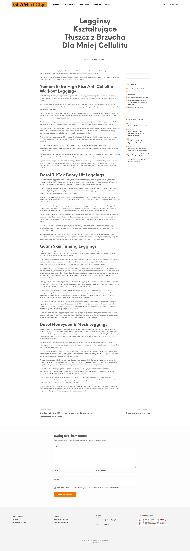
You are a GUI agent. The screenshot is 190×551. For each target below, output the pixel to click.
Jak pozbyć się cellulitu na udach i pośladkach (137, 160)
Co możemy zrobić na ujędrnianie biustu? (135, 142)
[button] (164, 4)
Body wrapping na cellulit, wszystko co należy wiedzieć (137, 149)
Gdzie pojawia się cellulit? (136, 89)
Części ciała (68, 4)
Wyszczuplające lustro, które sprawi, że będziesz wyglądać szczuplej (137, 102)
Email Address (101, 471)
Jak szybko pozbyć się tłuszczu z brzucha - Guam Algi (138, 155)
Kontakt (56, 516)
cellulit (103, 59)
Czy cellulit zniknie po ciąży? (137, 126)
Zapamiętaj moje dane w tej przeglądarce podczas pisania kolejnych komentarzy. (88, 488)
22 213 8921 (106, 524)
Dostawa (15, 519)
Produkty (56, 4)
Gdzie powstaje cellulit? (135, 107)
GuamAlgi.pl (95, 542)
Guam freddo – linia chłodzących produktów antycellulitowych (136, 133)
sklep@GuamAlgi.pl (108, 520)
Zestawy (107, 4)
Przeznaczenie (83, 4)
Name (56, 471)
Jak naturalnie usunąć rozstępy (138, 97)
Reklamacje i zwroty (19, 522)
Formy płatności (17, 516)
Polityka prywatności (61, 522)
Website (57, 479)
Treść (56, 446)
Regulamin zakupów (61, 519)
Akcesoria (97, 4)
